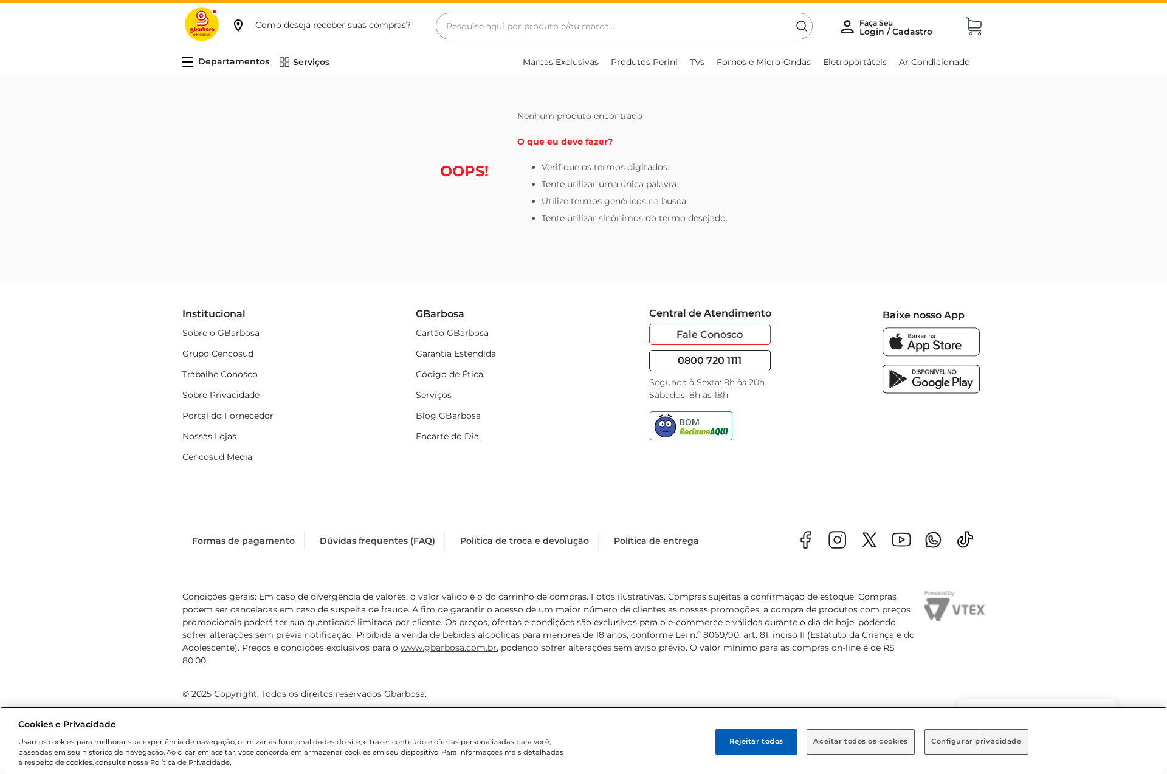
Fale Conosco (709, 334)
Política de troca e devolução (524, 540)
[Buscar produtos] (801, 26)
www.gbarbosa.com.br (449, 647)
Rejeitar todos (756, 741)
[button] (321, 25)
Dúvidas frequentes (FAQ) (377, 540)
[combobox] (624, 26)
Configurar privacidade (976, 741)
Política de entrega (656, 540)
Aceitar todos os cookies (860, 741)
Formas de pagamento (243, 540)
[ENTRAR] (897, 27)
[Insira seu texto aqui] (933, 541)
